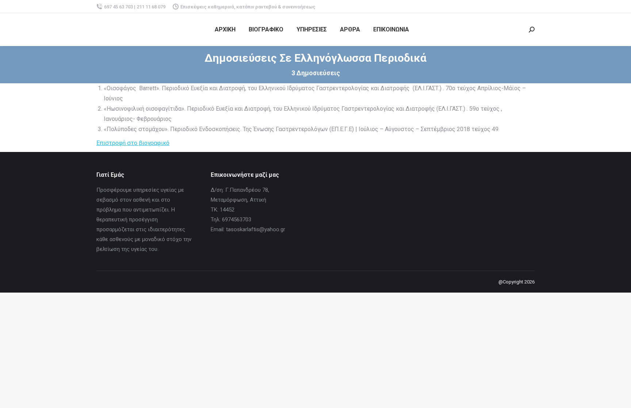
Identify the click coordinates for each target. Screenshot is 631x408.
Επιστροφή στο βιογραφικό (132, 143)
